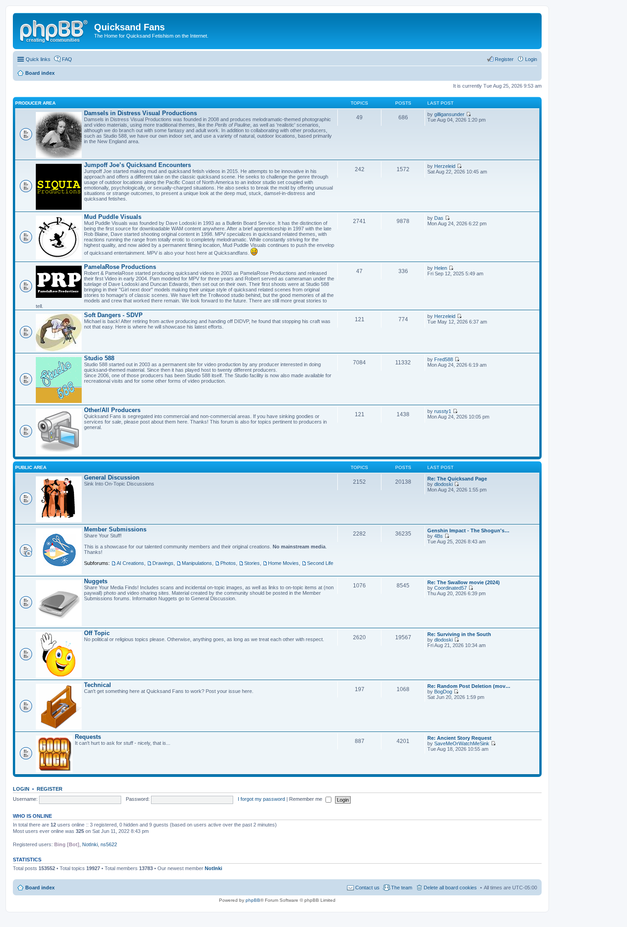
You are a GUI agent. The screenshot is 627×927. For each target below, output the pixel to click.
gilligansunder (449, 114)
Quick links (38, 59)
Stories (252, 563)
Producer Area (35, 103)
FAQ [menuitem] (67, 59)
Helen (440, 268)
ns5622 (109, 844)
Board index (40, 887)
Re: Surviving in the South (459, 634)
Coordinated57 (450, 588)
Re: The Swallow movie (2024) (463, 582)
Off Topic (97, 633)
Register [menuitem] (504, 59)
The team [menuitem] (401, 887)
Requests (88, 736)
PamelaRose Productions (120, 266)
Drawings (163, 563)
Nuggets (95, 581)
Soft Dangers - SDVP (113, 315)
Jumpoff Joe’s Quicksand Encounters (137, 165)
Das (438, 218)
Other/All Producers (112, 410)
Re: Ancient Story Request (459, 738)
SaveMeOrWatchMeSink (461, 743)
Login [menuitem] (531, 59)
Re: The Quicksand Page (457, 478)
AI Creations (130, 563)
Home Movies (283, 563)
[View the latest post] (468, 114)
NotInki (90, 844)
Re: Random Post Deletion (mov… (468, 686)
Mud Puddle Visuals (112, 216)
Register (49, 789)
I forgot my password (261, 799)
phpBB (253, 900)
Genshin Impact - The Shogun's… (468, 530)
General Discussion (112, 477)
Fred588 (443, 359)
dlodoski (443, 484)
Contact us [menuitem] (367, 887)
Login (21, 789)
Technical (97, 684)
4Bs (438, 536)
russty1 (442, 411)
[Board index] (54, 30)
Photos (228, 563)
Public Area (30, 467)
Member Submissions (115, 529)
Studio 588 (99, 358)
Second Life (320, 563)
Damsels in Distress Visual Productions (140, 113)
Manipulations (197, 563)
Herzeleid (444, 166)
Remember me (306, 799)
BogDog (443, 691)
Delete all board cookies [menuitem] (450, 887)
